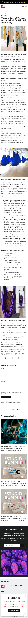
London (18, 337)
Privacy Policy (4, 402)
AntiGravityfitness (8, 351)
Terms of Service (14, 402)
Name (2, 368)
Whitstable (15, 339)
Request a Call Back (14, 610)
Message (3, 381)
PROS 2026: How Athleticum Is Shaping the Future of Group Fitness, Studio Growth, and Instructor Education (13, 448)
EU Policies (5, 581)
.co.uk (15, 351)
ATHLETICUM (5, 591)
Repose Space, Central (10, 337)
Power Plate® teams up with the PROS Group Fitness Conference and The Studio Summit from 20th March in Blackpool (14, 518)
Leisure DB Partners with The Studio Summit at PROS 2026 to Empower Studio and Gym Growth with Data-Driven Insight (14, 483)
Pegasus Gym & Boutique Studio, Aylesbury (15, 336)
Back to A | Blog (15, 409)
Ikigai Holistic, (8, 339)
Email (2, 374)
